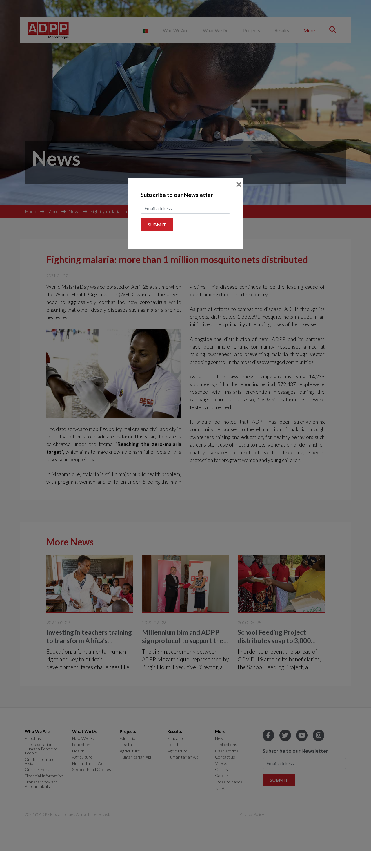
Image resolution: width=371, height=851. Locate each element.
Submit (157, 224)
